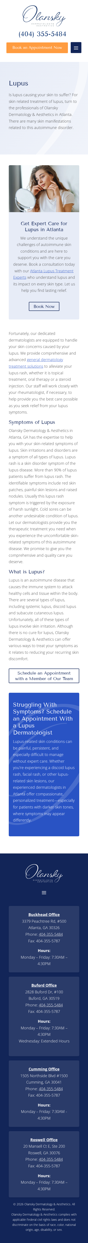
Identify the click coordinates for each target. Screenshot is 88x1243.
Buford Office (44, 985)
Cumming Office (44, 1069)
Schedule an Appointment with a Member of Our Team (44, 675)
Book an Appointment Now (37, 47)
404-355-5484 (51, 934)
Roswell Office (44, 1139)
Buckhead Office (44, 914)
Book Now (44, 306)
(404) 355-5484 (42, 34)
